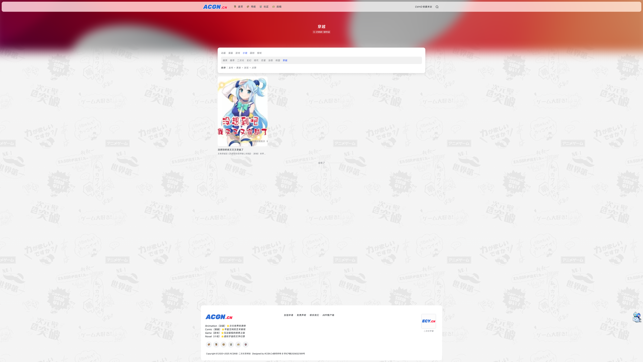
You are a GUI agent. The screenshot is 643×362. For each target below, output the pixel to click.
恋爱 (263, 60)
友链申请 (288, 315)
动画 (223, 53)
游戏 (237, 53)
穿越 (285, 60)
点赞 (254, 67)
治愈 (270, 60)
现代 (256, 60)
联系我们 (314, 315)
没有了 (321, 163)
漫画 (230, 53)
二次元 (240, 60)
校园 (277, 60)
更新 (238, 67)
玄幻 (249, 60)
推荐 (232, 60)
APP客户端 (328, 315)
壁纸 (259, 53)
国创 (252, 53)
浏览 (246, 67)
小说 (245, 53)
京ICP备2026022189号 (294, 353)
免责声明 (301, 315)
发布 (231, 67)
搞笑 (225, 60)
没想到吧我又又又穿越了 (230, 149)
